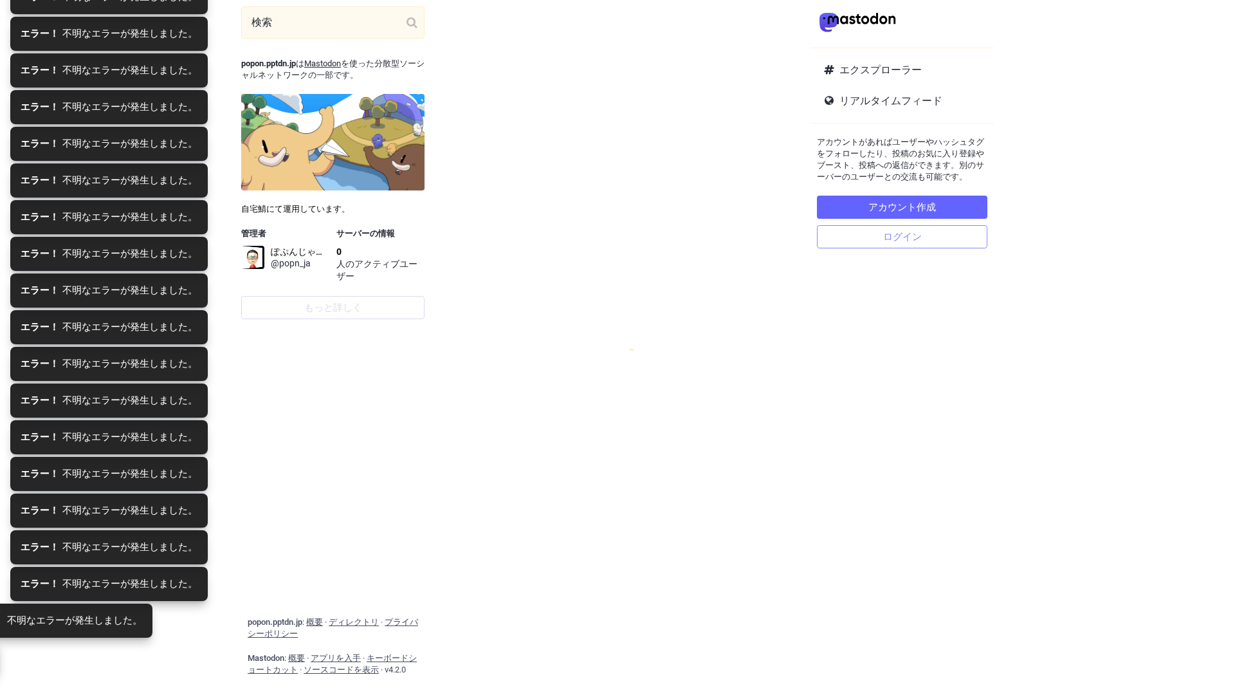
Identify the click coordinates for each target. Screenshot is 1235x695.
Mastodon (322, 63)
